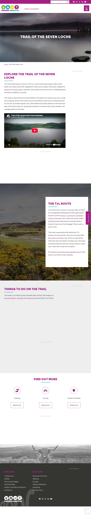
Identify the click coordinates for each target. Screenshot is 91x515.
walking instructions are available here (65, 252)
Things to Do (9, 476)
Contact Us (8, 490)
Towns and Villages (11, 482)
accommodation (10, 298)
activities (20, 298)
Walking (36, 479)
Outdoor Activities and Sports (15, 487)
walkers (7, 89)
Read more (17, 405)
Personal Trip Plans (40, 476)
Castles (7, 479)
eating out (31, 298)
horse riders (18, 89)
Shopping (36, 487)
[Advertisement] (77, 99)
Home (6, 64)
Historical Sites (9, 484)
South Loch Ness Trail (59, 238)
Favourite (88, 218)
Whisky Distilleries (39, 484)
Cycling (35, 482)
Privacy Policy (38, 490)
